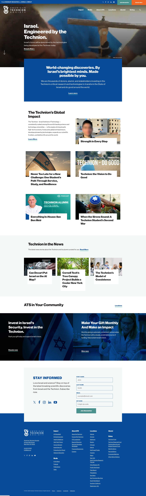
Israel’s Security (58, 447)
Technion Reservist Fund (114, 442)
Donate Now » (29, 49)
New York (92, 458)
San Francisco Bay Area (96, 478)
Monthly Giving (112, 449)
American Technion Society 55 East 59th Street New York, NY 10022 (31, 442)
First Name (80, 376)
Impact (80, 10)
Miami (91, 455)
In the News (57, 461)
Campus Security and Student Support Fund (114, 445)
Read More (84, 250)
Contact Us (59, 490)
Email (78, 393)
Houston (92, 453)
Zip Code (79, 401)
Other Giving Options (114, 457)
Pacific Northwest (95, 467)
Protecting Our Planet (59, 450)
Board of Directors (76, 442)
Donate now (13, 350)
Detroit (92, 447)
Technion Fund (112, 439)
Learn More (32, 139)
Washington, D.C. (94, 486)
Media (90, 10)
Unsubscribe (65, 490)
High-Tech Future (58, 442)
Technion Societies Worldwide (77, 445)
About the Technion (77, 434)
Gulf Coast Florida (95, 450)
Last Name (80, 384)
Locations (112, 10)
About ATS (100, 10)
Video (55, 469)
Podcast (56, 464)
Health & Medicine (58, 439)
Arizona (92, 437)
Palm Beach (93, 470)
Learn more (73, 93)
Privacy (53, 490)
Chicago (92, 445)
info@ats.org (27, 450)
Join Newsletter (124, 2)
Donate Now (138, 2)
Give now (85, 351)
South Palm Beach (95, 481)
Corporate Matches (113, 454)
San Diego (92, 475)
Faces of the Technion (77, 437)
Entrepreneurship (58, 437)
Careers (74, 451)
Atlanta (92, 434)
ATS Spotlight (57, 434)
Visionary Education (59, 453)
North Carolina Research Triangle (96, 461)
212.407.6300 (28, 448)
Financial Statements (77, 449)
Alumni (123, 10)
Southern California (95, 483)
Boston (92, 442)
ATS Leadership (76, 439)
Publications (57, 467)
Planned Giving (112, 451)
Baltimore (92, 439)
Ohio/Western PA (94, 465)
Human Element (58, 445)
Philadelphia (93, 473)
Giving (132, 10)
